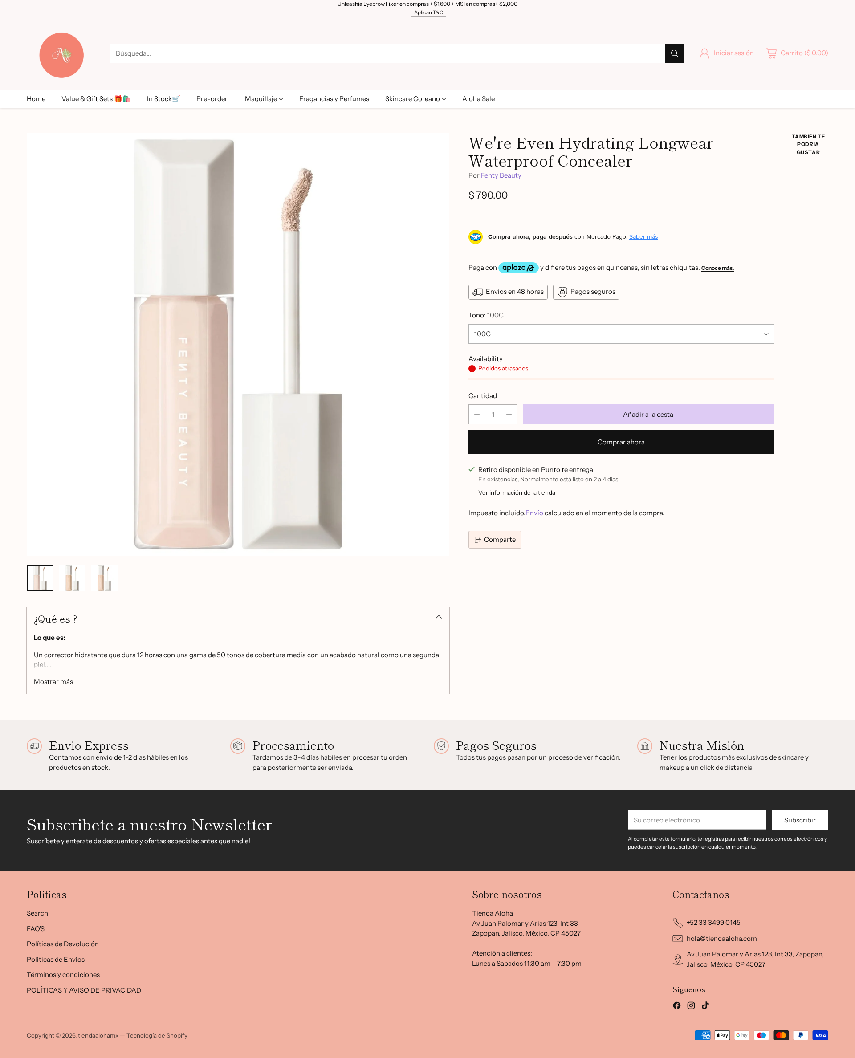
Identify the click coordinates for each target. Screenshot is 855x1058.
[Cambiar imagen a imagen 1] (40, 578)
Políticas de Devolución (63, 944)
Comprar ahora (621, 442)
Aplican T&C (428, 12)
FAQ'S (36, 928)
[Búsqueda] (674, 53)
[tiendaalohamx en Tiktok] (705, 1007)
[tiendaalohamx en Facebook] (677, 1007)
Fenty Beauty (501, 175)
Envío (534, 513)
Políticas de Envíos (56, 959)
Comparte (500, 539)
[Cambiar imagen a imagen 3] (104, 578)
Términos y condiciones (63, 974)
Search (37, 913)
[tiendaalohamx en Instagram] (691, 1007)
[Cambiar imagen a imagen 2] (72, 578)
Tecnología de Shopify (156, 1035)
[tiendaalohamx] (61, 53)
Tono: (486, 315)
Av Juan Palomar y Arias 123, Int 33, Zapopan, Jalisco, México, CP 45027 (755, 959)
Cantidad (482, 395)
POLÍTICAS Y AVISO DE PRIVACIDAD (84, 990)
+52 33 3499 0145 (714, 922)
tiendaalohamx (98, 1035)
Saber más (643, 236)
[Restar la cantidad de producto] (477, 414)
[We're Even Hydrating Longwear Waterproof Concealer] (238, 344)
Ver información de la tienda (516, 492)
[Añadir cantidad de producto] (509, 414)
